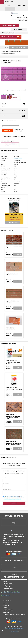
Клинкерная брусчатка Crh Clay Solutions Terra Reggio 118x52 (13, 417)
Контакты (6, 612)
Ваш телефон (5, 483)
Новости (5, 603)
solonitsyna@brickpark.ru (14, 219)
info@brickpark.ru (15, 542)
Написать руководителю (8, 32)
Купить (19, 254)
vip (19, 36)
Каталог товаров (14, 516)
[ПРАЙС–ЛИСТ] (22, 44)
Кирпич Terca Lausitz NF (12, 274)
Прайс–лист (6, 586)
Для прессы (6, 605)
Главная (3, 51)
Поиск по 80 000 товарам (19, 47)
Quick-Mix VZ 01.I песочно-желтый (13, 363)
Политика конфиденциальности (14, 614)
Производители (8, 584)
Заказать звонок (13, 222)
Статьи (5, 607)
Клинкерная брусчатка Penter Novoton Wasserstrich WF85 (14, 444)
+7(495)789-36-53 (12, 540)
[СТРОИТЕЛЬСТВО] (16, 53)
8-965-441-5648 (14, 217)
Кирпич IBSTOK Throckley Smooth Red (12, 301)
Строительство (8, 588)
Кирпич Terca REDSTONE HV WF (14, 247)
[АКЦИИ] (10, 44)
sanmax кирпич (18, 158)
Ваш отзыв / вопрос (7, 489)
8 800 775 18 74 (22, 5)
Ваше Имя (5, 477)
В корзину (7, 130)
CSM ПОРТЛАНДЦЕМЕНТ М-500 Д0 (14, 390)
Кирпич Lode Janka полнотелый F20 (11, 328)
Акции (5, 581)
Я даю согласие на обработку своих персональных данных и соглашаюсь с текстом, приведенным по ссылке (13, 498)
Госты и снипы (7, 610)
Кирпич (7, 51)
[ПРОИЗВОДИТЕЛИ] (16, 44)
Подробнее (14, 243)
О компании (7, 601)
